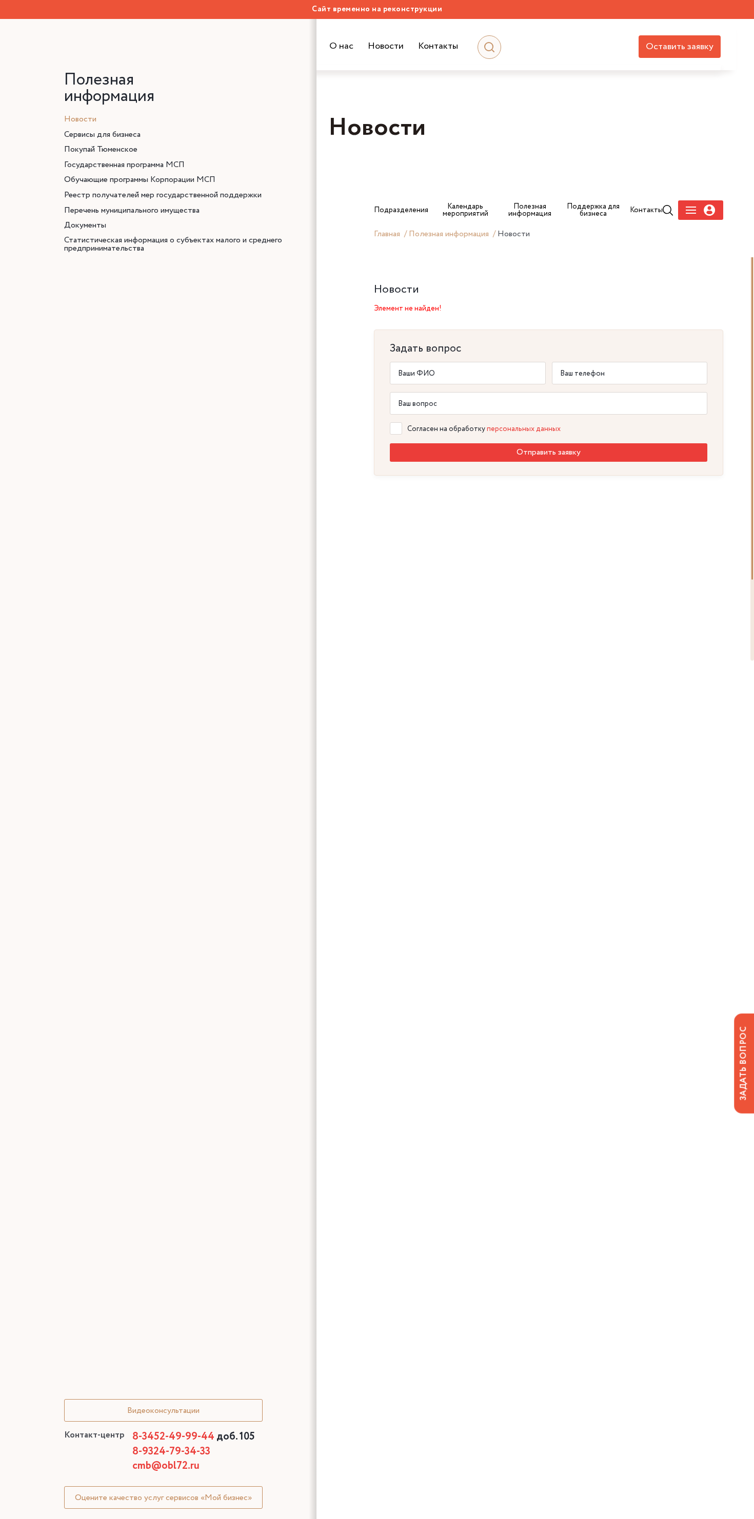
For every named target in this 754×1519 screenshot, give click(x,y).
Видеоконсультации (163, 1411)
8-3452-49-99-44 (193, 1436)
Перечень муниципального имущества (132, 211)
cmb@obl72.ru (166, 1466)
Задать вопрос (743, 1063)
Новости (386, 46)
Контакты (438, 46)
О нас (341, 46)
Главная (387, 234)
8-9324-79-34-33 (171, 1451)
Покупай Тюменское (100, 150)
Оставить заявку (679, 46)
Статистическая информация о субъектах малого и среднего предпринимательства (173, 244)
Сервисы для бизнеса (102, 135)
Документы (85, 225)
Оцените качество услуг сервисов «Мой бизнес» (163, 1498)
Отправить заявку (549, 452)
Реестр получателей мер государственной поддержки (163, 195)
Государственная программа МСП (124, 165)
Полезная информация (449, 234)
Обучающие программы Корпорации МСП (139, 180)
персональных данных (524, 429)
